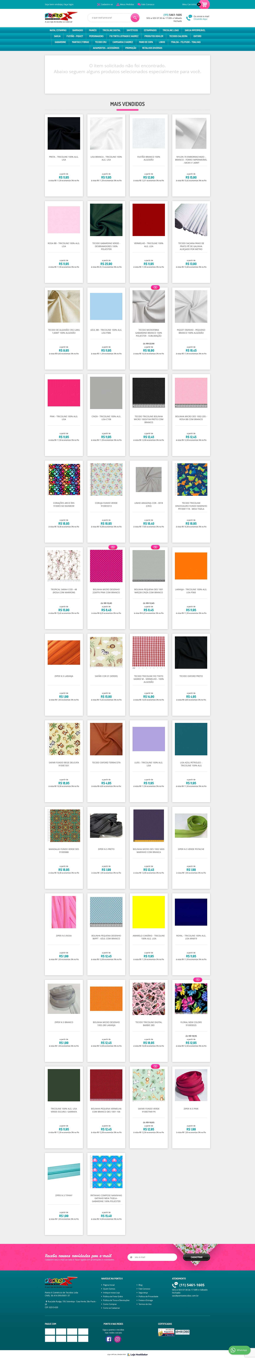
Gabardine (60, 42)
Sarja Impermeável (195, 30)
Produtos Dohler (153, 36)
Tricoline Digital (112, 30)
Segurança (143, 1292)
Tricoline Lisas (171, 30)
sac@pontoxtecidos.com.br (185, 1295)
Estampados (150, 30)
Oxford (197, 36)
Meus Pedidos (127, 4)
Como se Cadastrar (111, 1308)
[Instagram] (117, 1339)
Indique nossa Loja (111, 1292)
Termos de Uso (145, 1304)
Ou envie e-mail (201, 17)
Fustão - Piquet (75, 36)
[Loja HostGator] (137, 1354)
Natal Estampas (58, 30)
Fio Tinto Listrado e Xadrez (123, 36)
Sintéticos (132, 30)
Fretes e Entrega (146, 1300)
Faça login (68, 4)
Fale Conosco (147, 4)
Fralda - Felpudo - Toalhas (186, 42)
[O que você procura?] (135, 17)
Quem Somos (109, 1288)
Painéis (93, 30)
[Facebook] (109, 1339)
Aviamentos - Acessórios (106, 47)
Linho (162, 42)
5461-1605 (173, 15)
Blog (140, 1285)
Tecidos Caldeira (178, 36)
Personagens (96, 36)
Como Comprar (110, 1304)
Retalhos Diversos (152, 47)
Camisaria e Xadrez (123, 42)
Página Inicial (109, 1285)
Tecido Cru (101, 42)
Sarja (57, 36)
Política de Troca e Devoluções (116, 1300)
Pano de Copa (146, 42)
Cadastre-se (107, 4)
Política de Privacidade (148, 1296)
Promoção (130, 47)
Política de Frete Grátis (113, 1296)
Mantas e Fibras (80, 42)
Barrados (77, 30)
